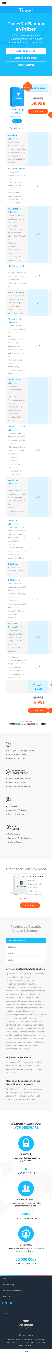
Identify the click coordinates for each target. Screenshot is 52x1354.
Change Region (26, 1335)
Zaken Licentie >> (17, 128)
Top (26, 1351)
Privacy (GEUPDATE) (27, 1342)
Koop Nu (38, 111)
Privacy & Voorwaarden (25, 1345)
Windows (17, 121)
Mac (17, 124)
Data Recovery (35, 876)
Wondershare (22, 1339)
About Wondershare (13, 1342)
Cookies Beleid (40, 1342)
